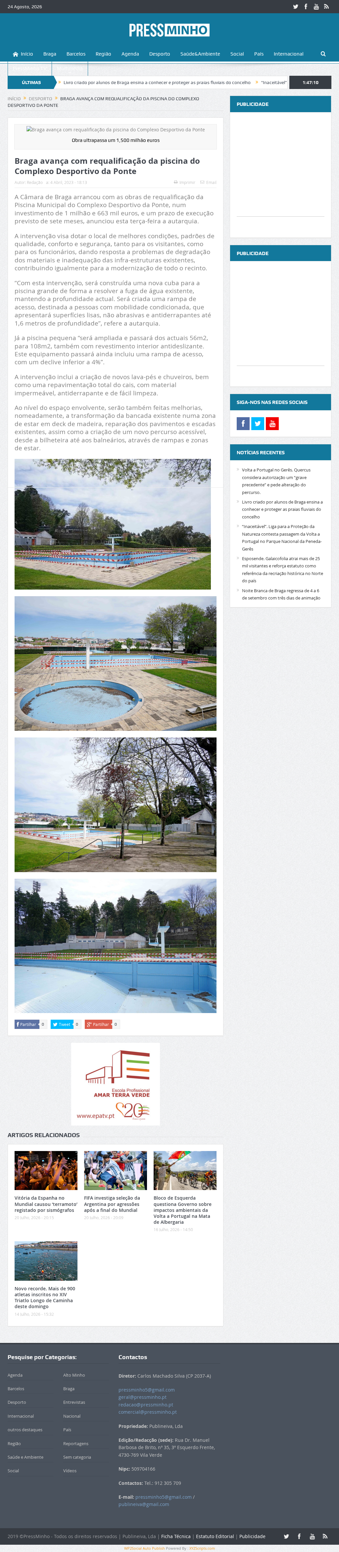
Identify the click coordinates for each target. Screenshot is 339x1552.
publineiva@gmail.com (144, 1504)
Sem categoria (77, 1457)
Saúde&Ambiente (200, 54)
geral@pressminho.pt (143, 1397)
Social (237, 54)
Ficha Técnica (176, 1536)
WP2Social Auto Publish (144, 1548)
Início (27, 54)
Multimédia (70, 68)
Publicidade (252, 1536)
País (259, 54)
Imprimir (187, 182)
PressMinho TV (30, 68)
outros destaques (25, 1430)
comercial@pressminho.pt (148, 1412)
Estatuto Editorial (215, 1536)
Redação (35, 182)
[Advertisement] (280, 175)
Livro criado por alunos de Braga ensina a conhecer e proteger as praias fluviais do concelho (94, 82)
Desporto (159, 54)
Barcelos (76, 54)
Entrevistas (74, 1402)
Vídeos (69, 1471)
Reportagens (75, 1443)
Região (103, 54)
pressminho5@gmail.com (147, 1390)
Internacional (289, 54)
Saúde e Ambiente (25, 1457)
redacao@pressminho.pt (146, 1404)
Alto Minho (74, 1375)
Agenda (130, 54)
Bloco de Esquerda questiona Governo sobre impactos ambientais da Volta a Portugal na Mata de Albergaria (183, 1210)
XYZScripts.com (202, 1548)
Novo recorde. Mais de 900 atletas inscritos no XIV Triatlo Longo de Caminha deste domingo (45, 1297)
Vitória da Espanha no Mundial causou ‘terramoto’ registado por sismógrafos (46, 1204)
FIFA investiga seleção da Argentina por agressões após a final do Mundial (112, 1204)
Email (211, 182)
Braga (49, 54)
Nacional (71, 1416)
